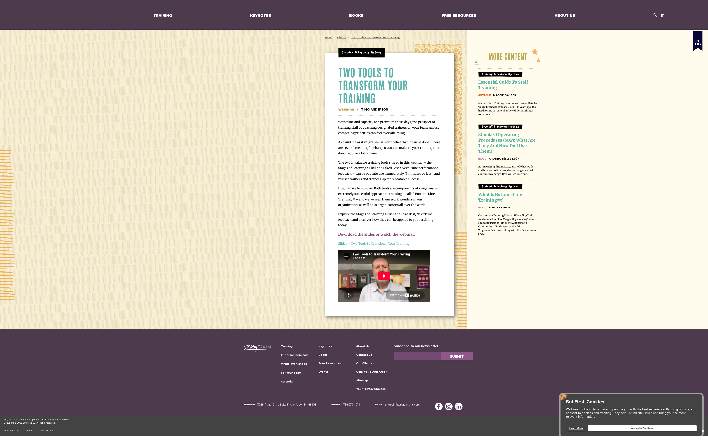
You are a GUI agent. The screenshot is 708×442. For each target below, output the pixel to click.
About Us (565, 15)
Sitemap (362, 380)
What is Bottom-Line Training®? (500, 197)
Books (356, 15)
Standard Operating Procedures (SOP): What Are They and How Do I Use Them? (507, 143)
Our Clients (364, 363)
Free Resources (459, 15)
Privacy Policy (11, 430)
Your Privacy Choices (371, 389)
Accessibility (46, 430)
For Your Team (291, 372)
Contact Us (364, 355)
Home (328, 37)
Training (162, 15)
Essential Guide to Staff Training (503, 85)
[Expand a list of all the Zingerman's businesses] (697, 39)
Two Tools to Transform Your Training (375, 37)
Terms (29, 430)
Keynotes (260, 15)
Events (323, 371)
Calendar (287, 381)
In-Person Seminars (294, 355)
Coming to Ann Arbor (371, 371)
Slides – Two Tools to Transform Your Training (373, 244)
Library (341, 37)
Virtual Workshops (294, 364)
